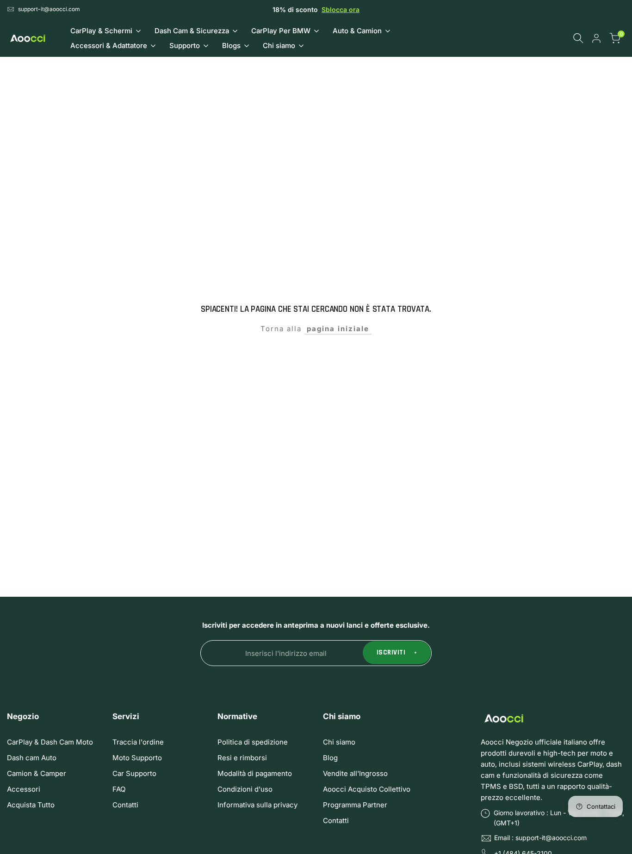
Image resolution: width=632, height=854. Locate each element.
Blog (330, 757)
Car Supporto (134, 773)
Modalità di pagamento (254, 773)
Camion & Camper (36, 773)
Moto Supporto (137, 757)
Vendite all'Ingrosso (355, 773)
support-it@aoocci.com (49, 9)
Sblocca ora (340, 9)
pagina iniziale (338, 328)
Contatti (125, 804)
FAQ (118, 789)
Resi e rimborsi (242, 757)
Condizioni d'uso (245, 789)
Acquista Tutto (31, 804)
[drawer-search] (578, 38)
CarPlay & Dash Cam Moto (50, 742)
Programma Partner (355, 804)
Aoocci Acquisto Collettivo (366, 789)
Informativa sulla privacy (257, 804)
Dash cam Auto (31, 757)
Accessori (23, 789)
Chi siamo (339, 742)
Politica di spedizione (252, 742)
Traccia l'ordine (138, 742)
